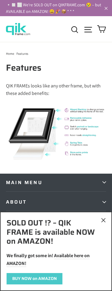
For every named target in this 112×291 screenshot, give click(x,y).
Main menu (24, 182)
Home (10, 53)
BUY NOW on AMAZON (34, 278)
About (16, 202)
